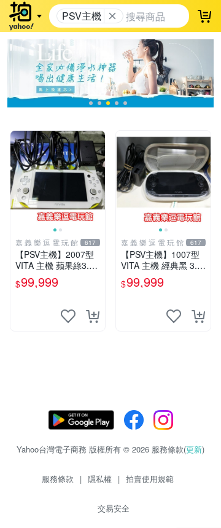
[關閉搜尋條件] (112, 15)
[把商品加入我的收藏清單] (68, 316)
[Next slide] (97, 178)
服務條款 (58, 478)
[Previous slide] (18, 178)
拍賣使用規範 (150, 478)
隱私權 (100, 478)
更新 (194, 449)
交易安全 (114, 508)
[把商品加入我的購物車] (92, 316)
